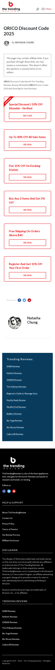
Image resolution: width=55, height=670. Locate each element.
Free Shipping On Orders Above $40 (24, 233)
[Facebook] (4, 491)
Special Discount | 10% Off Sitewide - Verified (26, 106)
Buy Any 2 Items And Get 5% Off (27, 200)
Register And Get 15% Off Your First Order (25, 266)
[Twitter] (9, 491)
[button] (46, 8)
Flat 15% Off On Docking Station (24, 167)
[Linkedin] (14, 491)
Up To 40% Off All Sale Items (27, 137)
